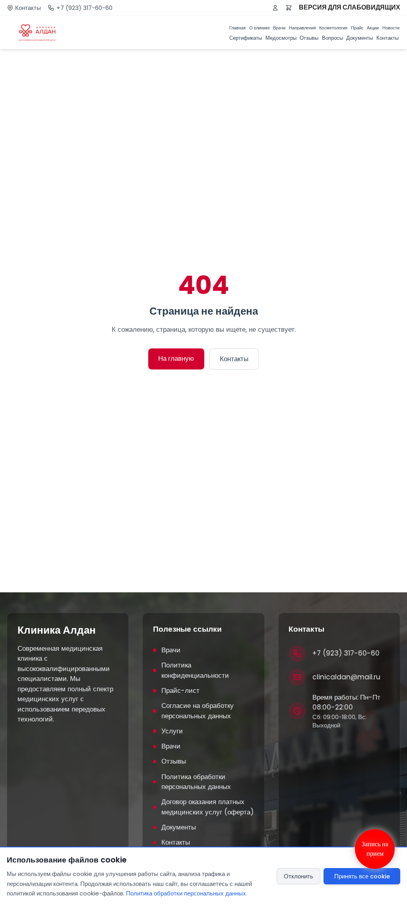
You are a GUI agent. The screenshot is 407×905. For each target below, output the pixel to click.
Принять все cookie (362, 876)
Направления (302, 28)
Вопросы (332, 38)
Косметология (333, 28)
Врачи (279, 28)
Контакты (28, 8)
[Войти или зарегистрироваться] (275, 7)
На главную (176, 358)
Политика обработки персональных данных (196, 782)
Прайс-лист (180, 690)
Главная (237, 28)
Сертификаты (245, 38)
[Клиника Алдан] (37, 32)
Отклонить (298, 876)
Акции (373, 28)
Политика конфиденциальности (195, 670)
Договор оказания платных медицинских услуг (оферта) (207, 807)
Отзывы (309, 38)
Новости (390, 28)
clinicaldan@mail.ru (346, 677)
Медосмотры (281, 38)
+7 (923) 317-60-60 (84, 8)
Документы (359, 38)
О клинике (259, 28)
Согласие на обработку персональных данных (197, 711)
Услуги (172, 731)
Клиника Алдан (56, 630)
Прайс (357, 28)
